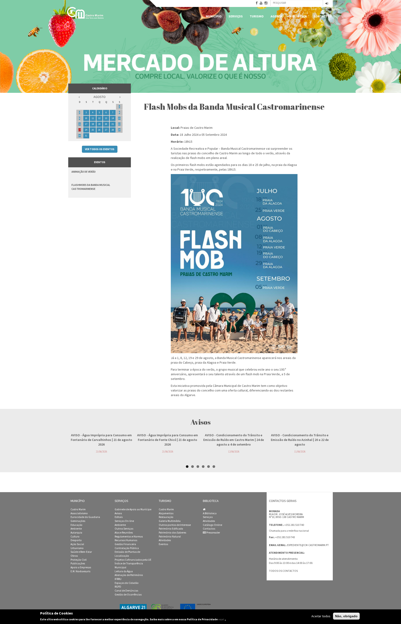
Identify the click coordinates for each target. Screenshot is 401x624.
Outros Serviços (124, 528)
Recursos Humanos (126, 540)
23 (79, 129)
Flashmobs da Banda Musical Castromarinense (90, 187)
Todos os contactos (283, 570)
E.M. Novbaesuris (80, 571)
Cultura (75, 536)
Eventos (163, 544)
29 (119, 129)
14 (113, 118)
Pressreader (213, 532)
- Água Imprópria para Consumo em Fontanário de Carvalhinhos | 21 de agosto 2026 (101, 439)
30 (79, 135)
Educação (76, 525)
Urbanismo (77, 548)
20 (106, 124)
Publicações (78, 563)
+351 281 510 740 (294, 525)
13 (106, 118)
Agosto (100, 97)
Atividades (165, 540)
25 (93, 129)
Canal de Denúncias (126, 590)
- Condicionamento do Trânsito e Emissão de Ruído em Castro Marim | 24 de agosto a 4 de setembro (233, 439)
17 (86, 124)
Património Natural (170, 536)
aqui (221, 619)
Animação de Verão (83, 171)
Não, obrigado (346, 616)
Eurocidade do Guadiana (85, 517)
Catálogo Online (212, 525)
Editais (119, 517)
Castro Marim (78, 509)
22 (119, 124)
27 (106, 129)
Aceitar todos (320, 616)
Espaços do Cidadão (127, 583)
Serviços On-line (124, 521)
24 (86, 129)
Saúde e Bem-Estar (81, 551)
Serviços (236, 16)
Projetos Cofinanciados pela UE (133, 559)
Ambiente (76, 528)
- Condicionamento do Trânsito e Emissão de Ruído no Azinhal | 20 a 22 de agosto (300, 439)
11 (93, 118)
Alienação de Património (129, 575)
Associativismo (79, 513)
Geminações (78, 521)
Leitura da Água (124, 571)
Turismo (257, 16)
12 (99, 118)
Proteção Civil (79, 559)
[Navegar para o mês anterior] (79, 97)
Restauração (166, 517)
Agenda (276, 16)
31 (86, 135)
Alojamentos (166, 513)
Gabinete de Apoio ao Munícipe (133, 509)
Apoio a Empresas (81, 567)
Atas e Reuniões (124, 532)
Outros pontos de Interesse (175, 525)
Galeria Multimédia (170, 521)
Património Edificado (171, 528)
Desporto (76, 540)
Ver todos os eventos (99, 149)
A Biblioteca (210, 513)
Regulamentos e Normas (129, 536)
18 (93, 124)
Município (214, 16)
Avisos (118, 513)
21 (113, 124)
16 (79, 124)
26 (99, 129)
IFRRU (118, 579)
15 (119, 118)
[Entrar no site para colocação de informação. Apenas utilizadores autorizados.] (326, 3)
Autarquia (76, 532)
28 (113, 129)
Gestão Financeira (125, 544)
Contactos (323, 16)
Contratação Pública (127, 548)
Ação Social (77, 544)
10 (86, 118)
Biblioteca (298, 16)
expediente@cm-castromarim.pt (308, 545)
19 (99, 124)
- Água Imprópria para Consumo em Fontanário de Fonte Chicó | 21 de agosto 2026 (167, 439)
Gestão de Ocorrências (128, 594)
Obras (74, 555)
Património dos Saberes (172, 532)
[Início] (85, 13)
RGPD (118, 586)
